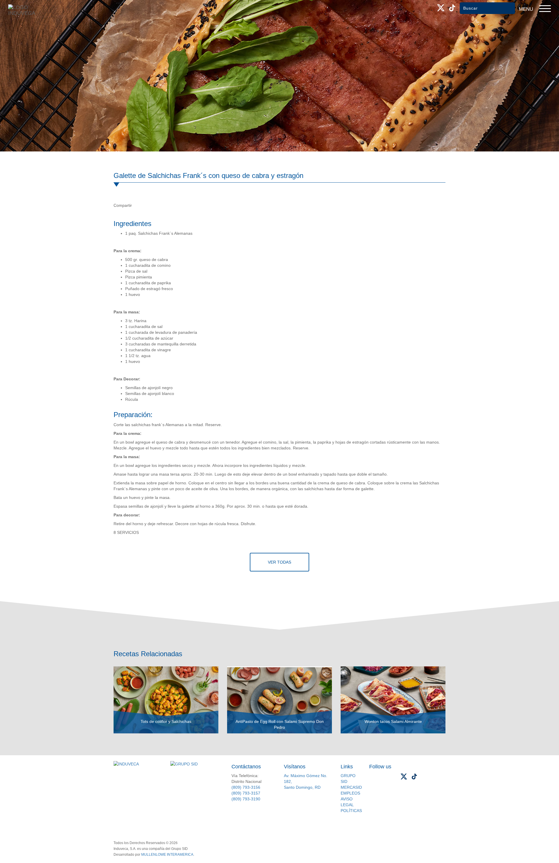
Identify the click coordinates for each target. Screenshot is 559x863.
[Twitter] (150, 205)
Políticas (351, 810)
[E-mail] (162, 205)
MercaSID (351, 787)
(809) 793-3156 (245, 787)
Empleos (350, 793)
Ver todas (279, 562)
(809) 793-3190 (245, 799)
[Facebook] (138, 205)
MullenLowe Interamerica (167, 855)
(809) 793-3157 (245, 793)
